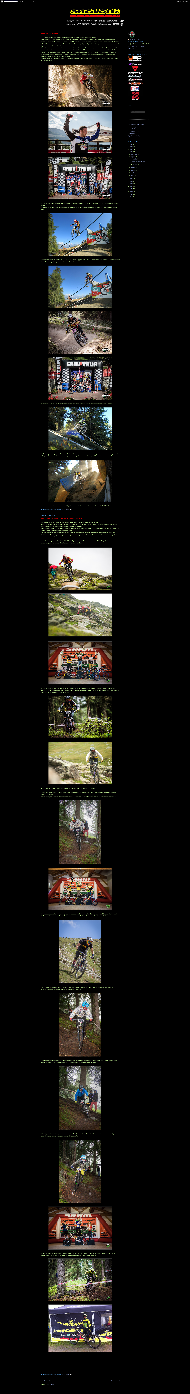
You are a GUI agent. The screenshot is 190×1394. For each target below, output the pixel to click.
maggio (133, 170)
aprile (133, 173)
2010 (131, 191)
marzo (133, 175)
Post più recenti (45, 1381)
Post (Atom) (50, 1384)
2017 (131, 149)
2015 (131, 178)
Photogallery (131, 133)
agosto (133, 156)
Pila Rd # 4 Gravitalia (49, 34)
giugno (133, 167)
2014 (131, 181)
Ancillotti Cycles (136, 39)
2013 (131, 184)
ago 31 (135, 159)
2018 (131, 146)
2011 (131, 189)
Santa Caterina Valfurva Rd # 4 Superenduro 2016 (61, 518)
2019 (131, 144)
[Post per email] (70, 509)
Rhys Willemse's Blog (134, 136)
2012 (131, 186)
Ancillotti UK (131, 129)
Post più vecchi (115, 1381)
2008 (131, 196)
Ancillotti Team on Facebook (136, 124)
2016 (131, 152)
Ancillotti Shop (132, 127)
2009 (131, 194)
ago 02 (135, 164)
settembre (134, 154)
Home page (80, 1381)
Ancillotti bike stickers (134, 131)
